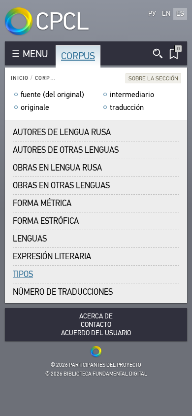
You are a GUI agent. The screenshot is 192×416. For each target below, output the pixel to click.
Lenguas (30, 239)
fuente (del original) (52, 94)
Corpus (78, 56)
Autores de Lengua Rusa (62, 132)
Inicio (20, 78)
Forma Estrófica (46, 221)
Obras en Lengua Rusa (57, 168)
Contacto (96, 324)
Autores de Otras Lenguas (66, 150)
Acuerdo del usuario (96, 333)
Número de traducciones (63, 292)
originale (35, 107)
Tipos (23, 274)
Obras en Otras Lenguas (61, 185)
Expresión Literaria (52, 256)
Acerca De (96, 316)
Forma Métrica (42, 203)
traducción (127, 107)
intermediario (132, 94)
